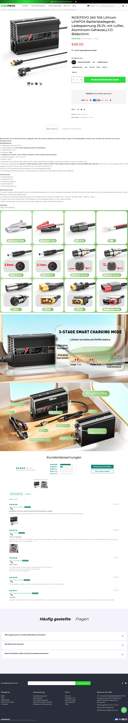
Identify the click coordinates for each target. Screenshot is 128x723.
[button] (92, 6)
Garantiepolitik (37, 698)
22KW (3, 696)
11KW (2, 698)
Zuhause (3, 9)
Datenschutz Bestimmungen (42, 702)
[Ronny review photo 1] (13, 548)
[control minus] (72, 80)
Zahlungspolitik (70, 702)
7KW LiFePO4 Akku (7, 702)
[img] (13, 504)
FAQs (66, 704)
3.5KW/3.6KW (5, 700)
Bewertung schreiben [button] (102, 466)
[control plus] (81, 80)
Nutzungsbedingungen (40, 700)
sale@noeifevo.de (82, 114)
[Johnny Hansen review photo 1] (13, 520)
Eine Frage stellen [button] (102, 471)
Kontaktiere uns (70, 698)
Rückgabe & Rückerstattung (42, 704)
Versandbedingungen (40, 696)
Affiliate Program (70, 700)
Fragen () (28, 494)
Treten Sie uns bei (83, 683)
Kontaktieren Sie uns (86, 117)
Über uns (68, 696)
